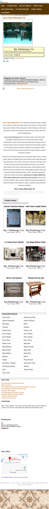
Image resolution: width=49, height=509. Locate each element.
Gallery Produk (25, 6)
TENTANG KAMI (12, 6)
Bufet (25, 324)
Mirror (26, 356)
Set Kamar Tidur (29, 363)
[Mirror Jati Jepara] (13, 299)
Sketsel (26, 366)
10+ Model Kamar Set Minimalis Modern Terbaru (18, 387)
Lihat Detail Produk (15, 236)
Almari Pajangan (8, 321)
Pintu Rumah (28, 360)
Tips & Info (6, 373)
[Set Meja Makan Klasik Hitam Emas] (35, 263)
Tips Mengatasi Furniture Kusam (12, 392)
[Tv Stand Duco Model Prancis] (13, 263)
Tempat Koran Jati (36, 278)
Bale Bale (5, 324)
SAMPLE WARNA (36, 9)
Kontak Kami (37, 6)
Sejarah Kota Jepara (8, 398)
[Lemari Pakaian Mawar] (13, 227)
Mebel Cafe (6, 343)
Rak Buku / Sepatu (9, 363)
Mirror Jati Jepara (14, 278)
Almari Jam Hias (29, 317)
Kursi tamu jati (12, 191)
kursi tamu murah (33, 192)
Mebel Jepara (6, 385)
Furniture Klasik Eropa (9, 396)
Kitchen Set (28, 330)
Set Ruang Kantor (8, 366)
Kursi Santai (28, 337)
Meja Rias (27, 353)
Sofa (4, 369)
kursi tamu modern (21, 192)
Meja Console (29, 347)
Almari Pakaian (29, 321)
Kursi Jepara (6, 334)
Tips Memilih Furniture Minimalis (12, 383)
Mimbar (5, 356)
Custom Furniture (22, 9)
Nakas (4, 360)
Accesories (6, 317)
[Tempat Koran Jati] (35, 299)
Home (3, 6)
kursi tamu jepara (23, 191)
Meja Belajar (6, 347)
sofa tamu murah (16, 194)
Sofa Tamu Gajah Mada (36, 206)
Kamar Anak (6, 330)
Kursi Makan (6, 337)
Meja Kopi (27, 350)
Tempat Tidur (28, 369)
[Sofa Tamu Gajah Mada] (35, 227)
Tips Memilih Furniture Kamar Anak (13, 389)
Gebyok (26, 327)
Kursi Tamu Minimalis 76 (14, 18)
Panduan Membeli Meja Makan (12, 394)
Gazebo (5, 327)
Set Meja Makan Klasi (35, 242)
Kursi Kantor (28, 334)
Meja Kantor (6, 350)
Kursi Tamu (9, 15)
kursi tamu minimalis (35, 191)
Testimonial (5, 12)
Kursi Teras (28, 340)
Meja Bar (27, 343)
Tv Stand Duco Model (14, 242)
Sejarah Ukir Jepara (8, 391)
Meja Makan (6, 353)
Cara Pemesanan (7, 9)
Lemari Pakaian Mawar (14, 206)
